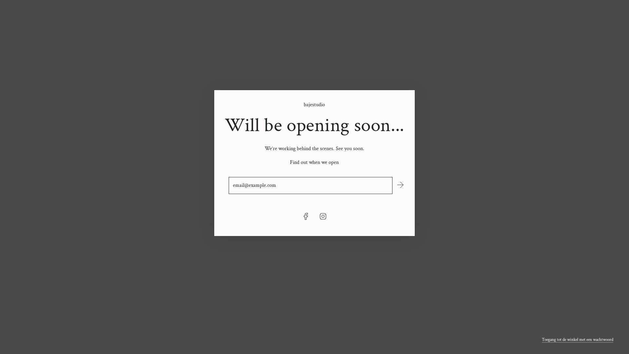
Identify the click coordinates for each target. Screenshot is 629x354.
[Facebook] (306, 216)
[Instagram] (323, 216)
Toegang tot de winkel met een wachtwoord (577, 340)
